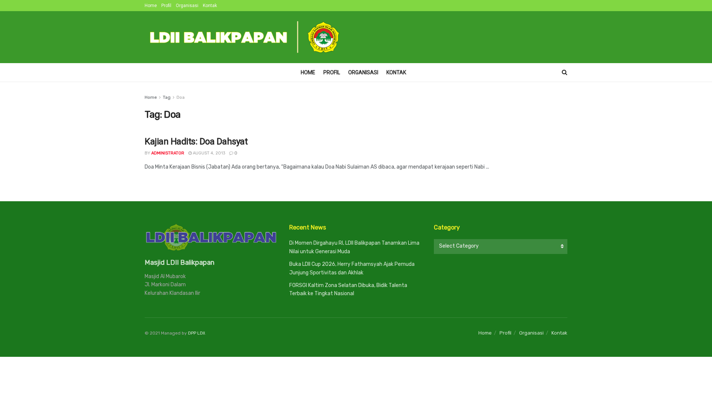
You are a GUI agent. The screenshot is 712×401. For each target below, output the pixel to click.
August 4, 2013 (208, 153)
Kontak (210, 5)
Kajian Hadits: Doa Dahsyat (196, 141)
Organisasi (187, 5)
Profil (166, 5)
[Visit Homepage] (245, 37)
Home (151, 5)
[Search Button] (564, 72)
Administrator (167, 153)
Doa (181, 97)
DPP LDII (196, 333)
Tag (167, 97)
